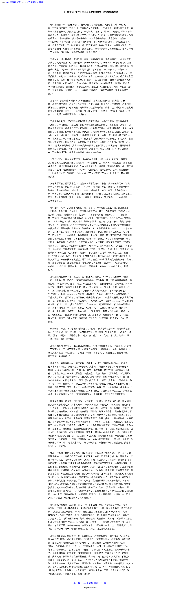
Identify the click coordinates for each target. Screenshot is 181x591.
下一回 (103, 583)
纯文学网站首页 (13, 2)
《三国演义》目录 (34, 2)
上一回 (77, 583)
